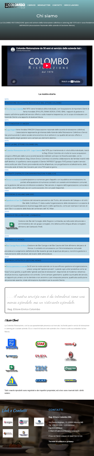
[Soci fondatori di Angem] (10, 130)
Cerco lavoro (71, 5)
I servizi (31, 5)
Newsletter (44, 5)
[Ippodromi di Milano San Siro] (13, 200)
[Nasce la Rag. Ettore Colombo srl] (23, 150)
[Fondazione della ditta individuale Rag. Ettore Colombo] (14, 109)
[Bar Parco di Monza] (16, 246)
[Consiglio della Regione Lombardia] (11, 233)
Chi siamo (20, 5)
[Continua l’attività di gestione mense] (16, 266)
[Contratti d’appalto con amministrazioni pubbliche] (13, 180)
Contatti (57, 5)
